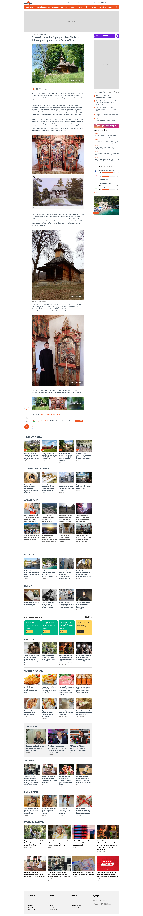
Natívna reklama (53, 909)
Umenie (26, 607)
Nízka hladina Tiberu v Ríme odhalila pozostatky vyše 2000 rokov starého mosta (31, 573)
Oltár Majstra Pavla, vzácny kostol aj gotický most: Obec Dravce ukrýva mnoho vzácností (31, 456)
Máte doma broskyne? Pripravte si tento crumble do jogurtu (30, 712)
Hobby (60, 786)
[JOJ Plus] (96, 188)
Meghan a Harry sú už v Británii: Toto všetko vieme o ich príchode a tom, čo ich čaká (48, 658)
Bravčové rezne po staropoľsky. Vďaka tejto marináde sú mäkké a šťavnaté (31, 689)
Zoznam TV (31, 726)
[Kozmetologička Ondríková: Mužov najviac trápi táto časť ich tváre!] (36, 736)
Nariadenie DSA (31, 909)
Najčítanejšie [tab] (100, 92)
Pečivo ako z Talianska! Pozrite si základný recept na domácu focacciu (84, 712)
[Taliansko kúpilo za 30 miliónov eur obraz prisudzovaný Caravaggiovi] (84, 595)
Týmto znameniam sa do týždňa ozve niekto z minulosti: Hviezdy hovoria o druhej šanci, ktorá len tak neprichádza (31, 659)
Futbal (71, 752)
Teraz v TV (98, 167)
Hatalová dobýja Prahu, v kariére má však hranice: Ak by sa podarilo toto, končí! (106, 142)
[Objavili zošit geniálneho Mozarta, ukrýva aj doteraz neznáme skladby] (32, 595)
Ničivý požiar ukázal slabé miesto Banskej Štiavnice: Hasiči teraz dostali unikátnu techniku (107, 154)
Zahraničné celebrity (46, 663)
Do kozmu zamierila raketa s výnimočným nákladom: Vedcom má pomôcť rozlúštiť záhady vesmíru (107, 160)
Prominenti (50, 754)
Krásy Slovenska (45, 460)
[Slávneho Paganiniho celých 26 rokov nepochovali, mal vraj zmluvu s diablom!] (49, 595)
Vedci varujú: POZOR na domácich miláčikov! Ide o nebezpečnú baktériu (106, 148)
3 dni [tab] (109, 92)
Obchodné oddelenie (76, 901)
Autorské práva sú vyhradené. (100, 900)
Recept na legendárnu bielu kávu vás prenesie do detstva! (66, 712)
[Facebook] (94, 895)
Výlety (45, 34)
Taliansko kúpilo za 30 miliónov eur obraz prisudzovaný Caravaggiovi (83, 605)
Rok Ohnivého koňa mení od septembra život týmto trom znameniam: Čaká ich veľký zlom (83, 658)
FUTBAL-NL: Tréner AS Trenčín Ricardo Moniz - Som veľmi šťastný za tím (78, 748)
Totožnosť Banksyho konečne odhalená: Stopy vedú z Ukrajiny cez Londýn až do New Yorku (66, 605)
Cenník (51, 905)
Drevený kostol (51, 414)
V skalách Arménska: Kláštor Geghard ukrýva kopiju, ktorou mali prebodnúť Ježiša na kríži (83, 573)
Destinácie (102, 7)
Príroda (79, 7)
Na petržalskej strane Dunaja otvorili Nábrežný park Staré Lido (83, 486)
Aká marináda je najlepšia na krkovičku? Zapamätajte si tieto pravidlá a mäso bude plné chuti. (66, 690)
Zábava (77, 663)
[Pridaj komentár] (26, 409)
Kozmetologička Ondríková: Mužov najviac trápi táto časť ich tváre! (36, 748)
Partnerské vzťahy (28, 664)
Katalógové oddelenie (77, 903)
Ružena (88, 3)
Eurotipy (64, 7)
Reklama (52, 895)
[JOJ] (96, 175)
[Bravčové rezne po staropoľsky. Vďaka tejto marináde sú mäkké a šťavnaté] (32, 679)
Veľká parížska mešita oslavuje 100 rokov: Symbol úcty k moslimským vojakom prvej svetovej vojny (65, 574)
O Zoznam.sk (31, 895)
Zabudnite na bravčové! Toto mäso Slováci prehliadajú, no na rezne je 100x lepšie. (49, 689)
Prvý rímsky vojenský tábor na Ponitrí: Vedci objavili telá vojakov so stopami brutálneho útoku (48, 488)
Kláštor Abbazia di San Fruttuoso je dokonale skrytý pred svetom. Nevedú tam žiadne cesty (49, 573)
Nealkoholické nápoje (63, 716)
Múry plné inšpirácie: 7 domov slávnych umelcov (107, 115)
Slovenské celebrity (63, 664)
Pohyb (43, 784)
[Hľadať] (117, 7)
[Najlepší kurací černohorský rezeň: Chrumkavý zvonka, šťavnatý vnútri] (49, 703)
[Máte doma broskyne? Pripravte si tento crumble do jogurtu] (32, 703)
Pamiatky (26, 578)
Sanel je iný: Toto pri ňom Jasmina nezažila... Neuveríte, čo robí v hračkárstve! (49, 811)
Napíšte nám (30, 907)
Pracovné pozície (33, 617)
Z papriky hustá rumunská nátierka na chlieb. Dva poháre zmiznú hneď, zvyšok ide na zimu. (83, 689)
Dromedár (41, 34)
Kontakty (74, 895)
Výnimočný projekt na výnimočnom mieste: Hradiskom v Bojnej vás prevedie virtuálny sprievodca (66, 456)
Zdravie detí (78, 815)
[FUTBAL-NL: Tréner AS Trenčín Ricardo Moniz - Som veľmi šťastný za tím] (80, 736)
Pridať (80, 421)
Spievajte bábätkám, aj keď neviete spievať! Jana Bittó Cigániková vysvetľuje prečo (31, 811)
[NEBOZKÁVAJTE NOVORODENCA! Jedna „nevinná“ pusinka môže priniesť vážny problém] (84, 801)
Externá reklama (53, 901)
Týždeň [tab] (116, 92)
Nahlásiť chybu (35, 426)
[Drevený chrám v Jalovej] (40, 403)
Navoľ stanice (97, 193)
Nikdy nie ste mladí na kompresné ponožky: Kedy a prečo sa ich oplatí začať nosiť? (49, 779)
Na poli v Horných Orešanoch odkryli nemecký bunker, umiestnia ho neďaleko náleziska (31, 488)
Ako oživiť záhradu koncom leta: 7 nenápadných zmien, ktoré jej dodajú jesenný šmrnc (66, 780)
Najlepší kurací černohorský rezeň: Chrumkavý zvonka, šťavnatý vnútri (47, 713)
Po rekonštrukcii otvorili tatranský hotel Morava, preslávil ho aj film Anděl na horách (66, 487)
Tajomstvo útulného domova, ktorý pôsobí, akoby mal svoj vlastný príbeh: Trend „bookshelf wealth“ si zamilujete (31, 780)
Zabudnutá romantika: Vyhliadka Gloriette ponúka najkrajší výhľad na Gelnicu (106, 109)
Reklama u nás (53, 899)
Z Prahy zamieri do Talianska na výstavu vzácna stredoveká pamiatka (107, 96)
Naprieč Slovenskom (43, 7)
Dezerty (26, 716)
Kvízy (86, 7)
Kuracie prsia (44, 718)
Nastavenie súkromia (32, 903)
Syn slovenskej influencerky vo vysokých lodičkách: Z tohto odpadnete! (66, 811)
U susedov (55, 7)
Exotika (71, 7)
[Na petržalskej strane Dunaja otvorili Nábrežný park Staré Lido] (84, 477)
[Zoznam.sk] (97, 904)
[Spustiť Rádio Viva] (106, 35)
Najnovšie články (101, 130)
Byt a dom (26, 786)
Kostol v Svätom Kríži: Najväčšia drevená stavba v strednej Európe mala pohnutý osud (49, 456)
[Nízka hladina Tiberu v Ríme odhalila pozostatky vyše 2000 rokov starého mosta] (32, 563)
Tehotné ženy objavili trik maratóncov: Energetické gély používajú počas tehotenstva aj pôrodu (106, 136)
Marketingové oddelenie (77, 905)
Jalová (58, 414)
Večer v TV (108, 167)
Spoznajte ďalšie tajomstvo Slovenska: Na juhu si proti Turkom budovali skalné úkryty (83, 456)
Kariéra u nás (30, 905)
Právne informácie (32, 899)
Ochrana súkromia (32, 901)
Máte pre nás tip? (75, 907)
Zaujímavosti (30, 7)
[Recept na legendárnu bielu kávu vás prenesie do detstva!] (66, 703)
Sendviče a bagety (80, 716)
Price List (52, 907)
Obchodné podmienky (55, 903)
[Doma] (96, 184)
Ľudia (43, 609)
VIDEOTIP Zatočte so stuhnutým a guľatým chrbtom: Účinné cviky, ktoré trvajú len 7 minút (83, 779)
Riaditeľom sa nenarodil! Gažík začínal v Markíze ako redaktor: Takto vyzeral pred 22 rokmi (57, 749)
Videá (110, 7)
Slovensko (43, 414)
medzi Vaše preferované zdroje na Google (53, 421)
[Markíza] (96, 171)
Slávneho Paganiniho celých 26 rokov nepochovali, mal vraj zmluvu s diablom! (48, 605)
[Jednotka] (96, 179)
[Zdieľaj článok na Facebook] (26, 415)
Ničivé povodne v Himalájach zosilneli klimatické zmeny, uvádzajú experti (107, 119)
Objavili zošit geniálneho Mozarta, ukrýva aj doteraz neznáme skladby (31, 604)
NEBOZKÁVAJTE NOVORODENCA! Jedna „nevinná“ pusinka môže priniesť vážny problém (83, 811)
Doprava (93, 7)
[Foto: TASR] (58, 403)
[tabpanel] (106, 108)
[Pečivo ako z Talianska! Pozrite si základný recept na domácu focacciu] (84, 703)
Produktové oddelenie (77, 899)
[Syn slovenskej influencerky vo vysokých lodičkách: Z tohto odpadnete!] (66, 801)
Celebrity (44, 815)
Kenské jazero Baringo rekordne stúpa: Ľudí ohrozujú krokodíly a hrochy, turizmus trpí (107, 102)
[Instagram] (97, 895)
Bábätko (26, 815)
